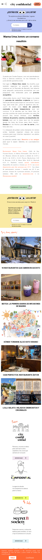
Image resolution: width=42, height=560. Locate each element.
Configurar (30, 557)
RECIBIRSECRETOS (37, 4)
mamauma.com (28, 174)
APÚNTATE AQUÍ (19, 458)
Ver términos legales (16, 30)
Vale (12, 558)
